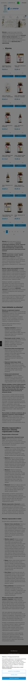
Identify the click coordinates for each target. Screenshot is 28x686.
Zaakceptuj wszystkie (14, 678)
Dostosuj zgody (14, 674)
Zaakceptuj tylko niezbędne (14, 671)
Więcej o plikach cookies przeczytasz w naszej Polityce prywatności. (12, 667)
